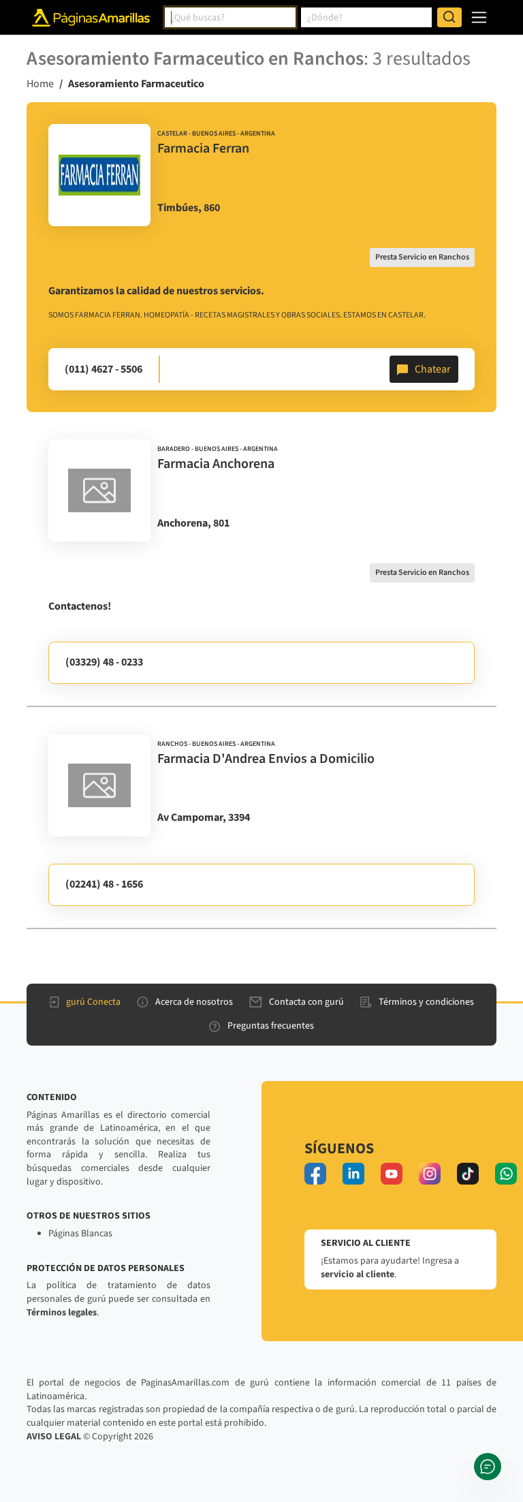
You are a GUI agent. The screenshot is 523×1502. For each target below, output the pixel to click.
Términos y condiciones (426, 1002)
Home (40, 83)
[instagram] (430, 1174)
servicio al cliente (357, 1274)
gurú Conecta (93, 1002)
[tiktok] (468, 1174)
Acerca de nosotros (194, 1002)
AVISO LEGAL (54, 1436)
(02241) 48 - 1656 (104, 884)
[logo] (99, 175)
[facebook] (315, 1174)
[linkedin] (353, 1174)
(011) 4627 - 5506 (103, 369)
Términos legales (62, 1312)
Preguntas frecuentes (270, 1026)
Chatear (433, 369)
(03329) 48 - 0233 (104, 662)
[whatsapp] (506, 1174)
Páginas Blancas (80, 1233)
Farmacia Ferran (203, 148)
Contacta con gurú (306, 1002)
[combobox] (230, 17)
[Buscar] (449, 17)
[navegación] (479, 17)
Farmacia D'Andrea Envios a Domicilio (266, 758)
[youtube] (391, 1174)
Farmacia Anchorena (215, 463)
